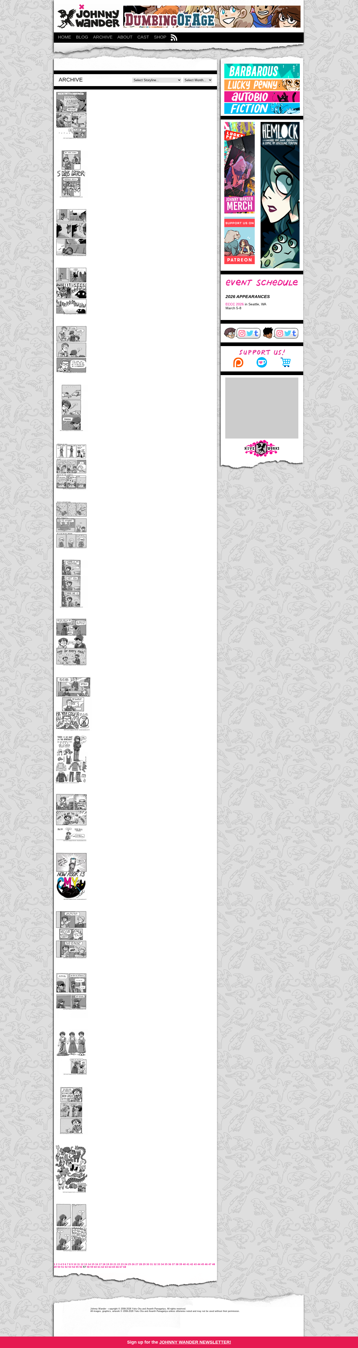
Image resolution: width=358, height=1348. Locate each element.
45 (202, 1264)
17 (100, 1264)
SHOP (160, 37)
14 (89, 1264)
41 (188, 1264)
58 (88, 1267)
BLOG (82, 37)
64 (110, 1267)
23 (122, 1264)
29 (144, 1264)
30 (147, 1264)
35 (166, 1264)
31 (151, 1264)
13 (85, 1264)
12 (82, 1264)
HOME (64, 37)
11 (78, 1264)
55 (77, 1267)
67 (121, 1267)
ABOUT (124, 37)
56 (80, 1267)
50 (58, 1267)
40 (184, 1264)
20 (111, 1264)
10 (75, 1264)
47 (209, 1264)
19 (107, 1264)
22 (118, 1264)
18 (104, 1264)
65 (113, 1267)
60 (95, 1267)
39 (180, 1264)
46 (206, 1264)
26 (133, 1264)
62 (102, 1267)
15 (93, 1264)
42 (191, 1264)
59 (91, 1267)
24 (125, 1264)
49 (55, 1267)
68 (124, 1267)
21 (114, 1264)
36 (169, 1264)
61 (99, 1267)
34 (162, 1264)
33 (158, 1264)
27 (136, 1264)
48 (213, 1264)
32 (155, 1264)
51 (62, 1267)
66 (117, 1267)
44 (199, 1264)
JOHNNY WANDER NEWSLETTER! (195, 1342)
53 (69, 1267)
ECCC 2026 (235, 304)
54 (73, 1267)
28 (140, 1264)
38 (177, 1264)
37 (173, 1264)
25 (129, 1264)
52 (66, 1267)
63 (106, 1267)
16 (96, 1264)
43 (195, 1264)
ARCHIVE (103, 37)
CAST (143, 37)
